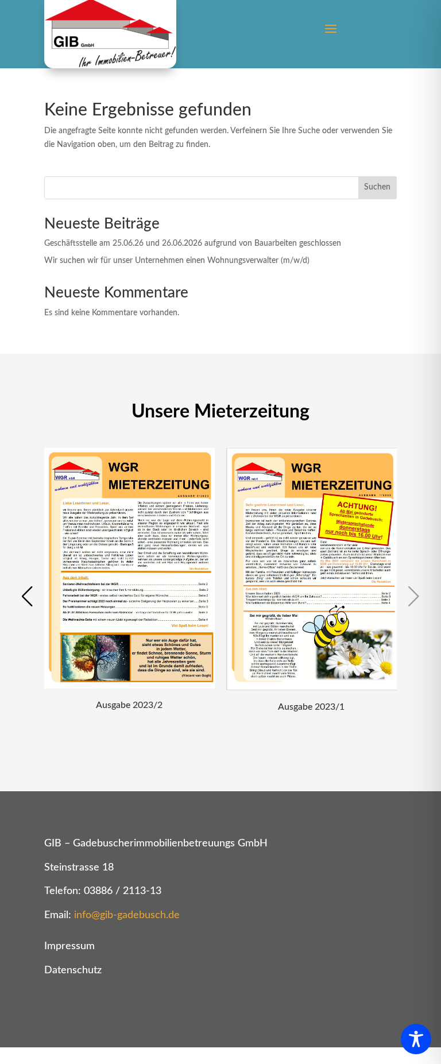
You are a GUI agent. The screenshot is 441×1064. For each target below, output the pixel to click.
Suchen (377, 187)
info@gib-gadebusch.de (127, 915)
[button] (27, 596)
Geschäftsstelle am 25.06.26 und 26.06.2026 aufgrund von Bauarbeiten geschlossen (192, 243)
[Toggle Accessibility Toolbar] (416, 1039)
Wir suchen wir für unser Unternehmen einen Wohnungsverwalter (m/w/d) (177, 261)
